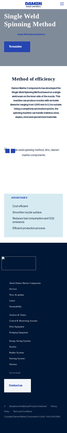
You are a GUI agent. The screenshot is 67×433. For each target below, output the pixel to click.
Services (13, 289)
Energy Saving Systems (20, 341)
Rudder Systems (16, 352)
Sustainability (15, 306)
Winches (13, 364)
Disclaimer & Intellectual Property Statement (28, 406)
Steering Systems (17, 358)
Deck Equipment (16, 326)
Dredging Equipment (18, 332)
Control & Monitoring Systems (23, 321)
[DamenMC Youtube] (5, 397)
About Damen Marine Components (25, 283)
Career (12, 301)
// (5, 406)
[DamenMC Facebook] (18, 397)
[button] (62, 4)
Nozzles (12, 347)
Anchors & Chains (17, 315)
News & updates (16, 295)
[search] (3, 4)
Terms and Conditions (22, 411)
